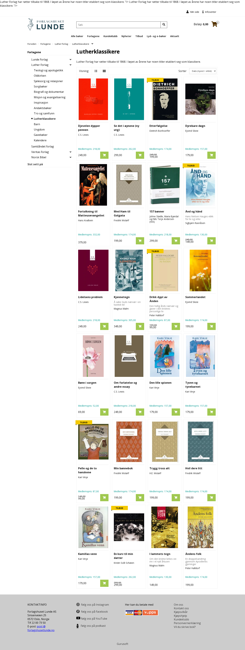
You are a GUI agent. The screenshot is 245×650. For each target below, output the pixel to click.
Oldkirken (40, 75)
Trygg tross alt (160, 468)
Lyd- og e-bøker (156, 36)
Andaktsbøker (43, 108)
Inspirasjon (41, 102)
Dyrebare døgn (195, 126)
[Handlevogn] (215, 25)
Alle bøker (77, 36)
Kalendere (40, 140)
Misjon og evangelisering (50, 97)
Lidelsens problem (90, 297)
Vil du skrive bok (184, 627)
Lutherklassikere (45, 119)
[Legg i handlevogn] (104, 155)
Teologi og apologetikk (48, 70)
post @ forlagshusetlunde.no (41, 628)
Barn (37, 124)
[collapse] (70, 59)
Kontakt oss (181, 608)
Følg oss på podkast (93, 626)
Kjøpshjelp (180, 616)
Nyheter (126, 36)
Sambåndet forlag (42, 146)
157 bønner (157, 211)
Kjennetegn (122, 297)
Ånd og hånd (193, 211)
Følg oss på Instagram (95, 604)
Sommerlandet (195, 297)
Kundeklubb (111, 36)
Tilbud (139, 36)
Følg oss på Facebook (94, 611)
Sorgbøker (40, 86)
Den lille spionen (161, 383)
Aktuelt (174, 36)
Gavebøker (41, 135)
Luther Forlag (39, 65)
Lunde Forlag (39, 59)
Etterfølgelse (159, 126)
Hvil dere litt (193, 468)
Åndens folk (193, 554)
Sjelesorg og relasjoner (48, 81)
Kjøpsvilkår (181, 612)
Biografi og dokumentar (49, 92)
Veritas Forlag (40, 152)
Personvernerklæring (187, 623)
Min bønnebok (123, 468)
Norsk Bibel (38, 157)
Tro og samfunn (44, 113)
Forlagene (93, 36)
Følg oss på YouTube (94, 618)
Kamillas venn (87, 554)
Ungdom (39, 129)
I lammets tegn (160, 554)
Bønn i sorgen (87, 383)
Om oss (178, 604)
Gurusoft (122, 644)
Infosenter (210, 11)
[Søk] (163, 24)
